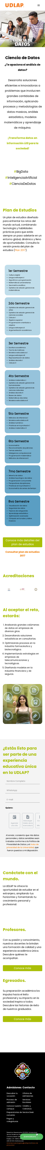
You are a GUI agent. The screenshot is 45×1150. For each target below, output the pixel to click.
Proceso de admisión (12, 1101)
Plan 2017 (20, 250)
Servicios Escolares (26, 1101)
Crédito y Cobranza (27, 1107)
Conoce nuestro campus (14, 1107)
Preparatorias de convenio (14, 1113)
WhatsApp (12, 790)
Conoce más (22, 968)
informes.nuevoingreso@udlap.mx (19, 1143)
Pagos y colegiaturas (12, 1120)
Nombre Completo (16, 781)
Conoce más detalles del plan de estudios (23, 542)
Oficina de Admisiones (27, 1094)
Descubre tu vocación (12, 1094)
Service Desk (28, 1112)
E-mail (10, 799)
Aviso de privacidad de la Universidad (22, 846)
